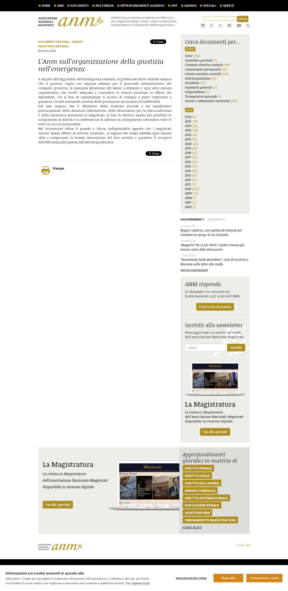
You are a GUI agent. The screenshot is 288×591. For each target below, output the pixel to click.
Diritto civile (197, 475)
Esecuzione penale (202, 505)
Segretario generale (201, 87)
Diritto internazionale (206, 498)
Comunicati (216, 219)
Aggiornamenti (192, 219)
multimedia (104, 5)
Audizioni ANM (197, 512)
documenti (79, 5)
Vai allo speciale (58, 504)
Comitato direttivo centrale (207, 65)
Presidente (195, 83)
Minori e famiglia (200, 490)
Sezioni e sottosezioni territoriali (211, 101)
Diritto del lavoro (202, 483)
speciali (209, 5)
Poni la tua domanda (215, 307)
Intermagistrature (200, 78)
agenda (190, 5)
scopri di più (192, 527)
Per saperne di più (138, 583)
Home (46, 5)
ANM (60, 5)
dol (248, 545)
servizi (228, 5)
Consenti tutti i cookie (264, 578)
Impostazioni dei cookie (191, 578)
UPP (174, 5)
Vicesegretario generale (203, 96)
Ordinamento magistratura (210, 520)
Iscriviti (236, 347)
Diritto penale (198, 468)
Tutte (192, 56)
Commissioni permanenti (206, 69)
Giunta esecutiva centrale (207, 74)
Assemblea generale (201, 60)
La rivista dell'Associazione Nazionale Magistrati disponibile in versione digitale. (214, 416)
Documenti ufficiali (54, 42)
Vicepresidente (197, 92)
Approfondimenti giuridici (142, 5)
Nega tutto (228, 578)
